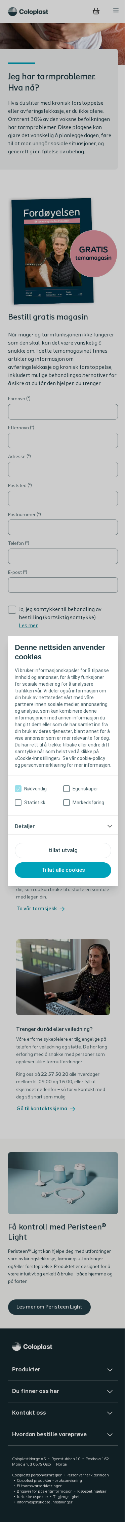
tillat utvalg (60, 857)
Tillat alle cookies (60, 876)
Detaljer (25, 833)
